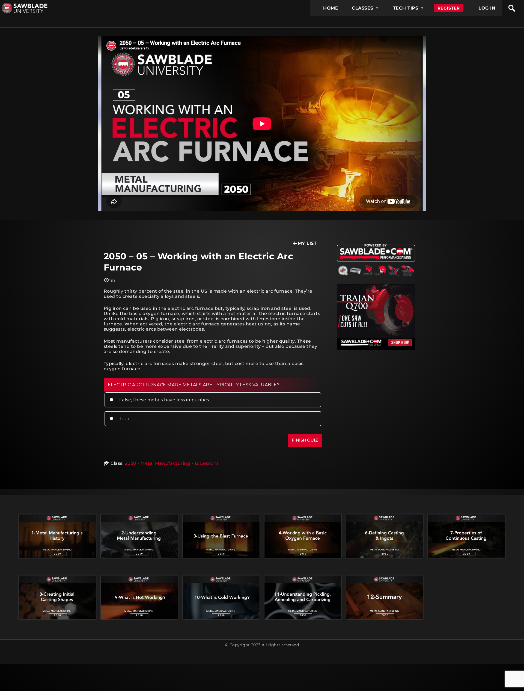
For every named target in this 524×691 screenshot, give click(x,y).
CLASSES (362, 8)
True (124, 418)
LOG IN (486, 8)
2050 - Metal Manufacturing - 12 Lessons (172, 463)
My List (307, 243)
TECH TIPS (405, 8)
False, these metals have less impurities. (164, 399)
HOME (330, 8)
